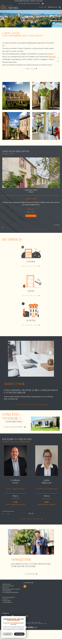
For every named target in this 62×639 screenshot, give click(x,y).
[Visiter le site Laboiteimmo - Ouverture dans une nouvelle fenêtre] (31, 626)
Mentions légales (28, 623)
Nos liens (36, 623)
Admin (33, 623)
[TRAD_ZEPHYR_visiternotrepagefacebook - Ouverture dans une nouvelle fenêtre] (24, 586)
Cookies (45, 623)
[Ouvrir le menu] (59, 7)
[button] (8, 227)
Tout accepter (19, 634)
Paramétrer (7, 634)
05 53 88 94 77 (5, 599)
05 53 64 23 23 (5, 587)
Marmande (52, 57)
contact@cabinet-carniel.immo (10, 592)
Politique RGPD (41, 623)
